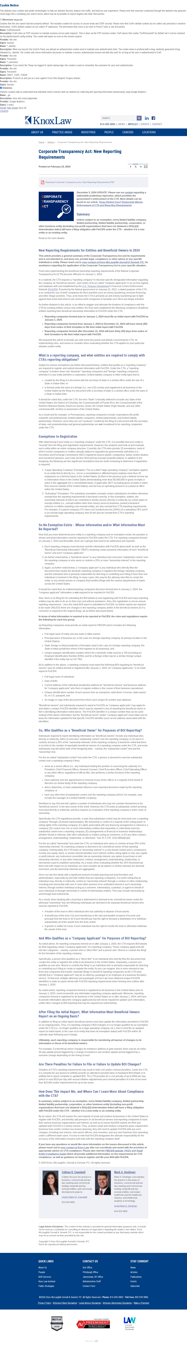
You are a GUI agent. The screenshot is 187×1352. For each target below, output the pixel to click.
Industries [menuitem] (88, 132)
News (121, 124)
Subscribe (135, 1286)
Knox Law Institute (46, 1281)
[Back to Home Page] (50, 119)
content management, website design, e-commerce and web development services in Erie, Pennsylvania (93, 1341)
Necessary (12, 19)
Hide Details (12, 108)
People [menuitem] (109, 132)
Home (41, 142)
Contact (157, 124)
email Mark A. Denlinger (125, 1206)
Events (145, 124)
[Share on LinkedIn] (140, 166)
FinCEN (53, 289)
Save (21, 108)
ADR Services (44, 1277)
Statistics (7, 88)
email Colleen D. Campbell (74, 1197)
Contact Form (89, 1286)
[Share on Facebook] (130, 166)
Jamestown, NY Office (93, 1277)
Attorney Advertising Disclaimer (117, 1303)
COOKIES (4, 111)
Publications (136, 1277)
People (41, 1272)
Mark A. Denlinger (125, 1172)
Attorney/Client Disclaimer (65, 1303)
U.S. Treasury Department (95, 286)
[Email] (145, 166)
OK (25, 108)
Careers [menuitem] (127, 132)
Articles (133, 124)
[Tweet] (135, 166)
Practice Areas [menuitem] (62, 132)
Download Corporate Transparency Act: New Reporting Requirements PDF (80, 182)
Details (3, 108)
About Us (42, 1267)
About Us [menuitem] (37, 132)
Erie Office (87, 1267)
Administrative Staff (92, 1281)
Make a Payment (141, 1303)
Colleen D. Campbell (73, 1172)
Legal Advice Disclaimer (90, 1303)
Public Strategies (46, 1286)
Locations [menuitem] (149, 132)
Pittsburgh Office (90, 1272)
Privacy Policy (44, 1303)
